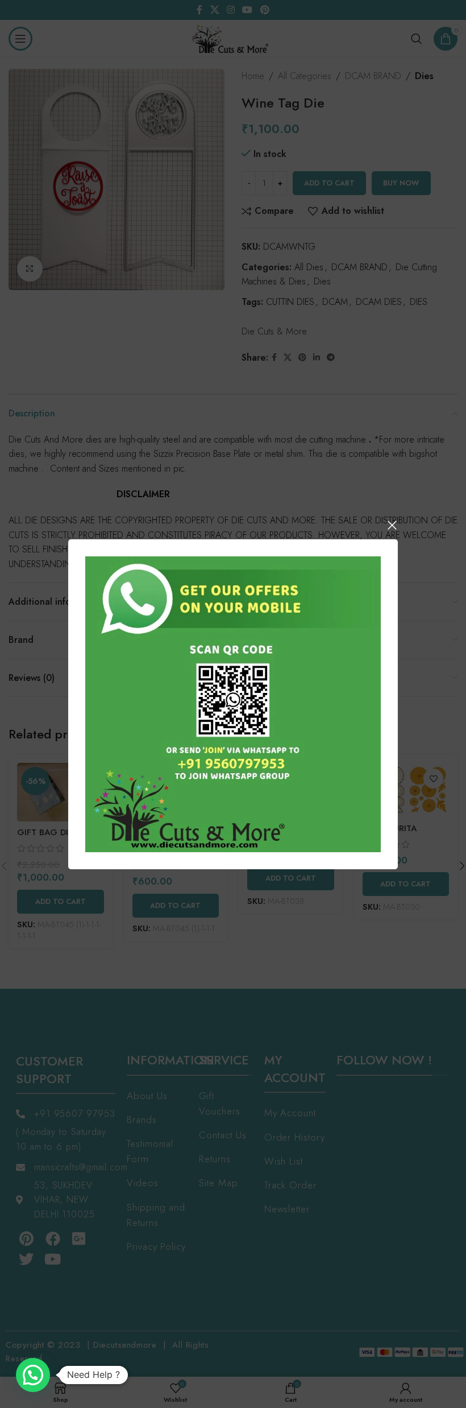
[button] (33, 1375)
